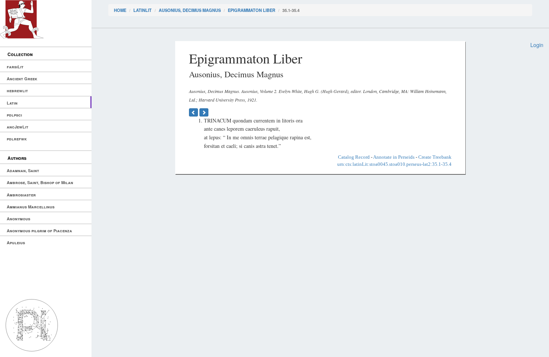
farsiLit (15, 66)
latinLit (142, 10)
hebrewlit (17, 90)
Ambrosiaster (21, 195)
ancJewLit (17, 127)
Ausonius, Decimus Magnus (190, 10)
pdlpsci (14, 115)
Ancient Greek (22, 78)
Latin (12, 103)
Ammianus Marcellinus (31, 206)
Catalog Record (354, 157)
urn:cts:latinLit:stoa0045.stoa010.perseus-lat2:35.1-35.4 (394, 164)
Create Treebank (435, 157)
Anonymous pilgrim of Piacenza (39, 230)
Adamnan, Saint (23, 170)
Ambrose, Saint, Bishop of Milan (40, 182)
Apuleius (16, 242)
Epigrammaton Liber (251, 10)
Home (120, 10)
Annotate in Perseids (394, 157)
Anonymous (18, 218)
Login (536, 45)
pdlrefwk (17, 139)
